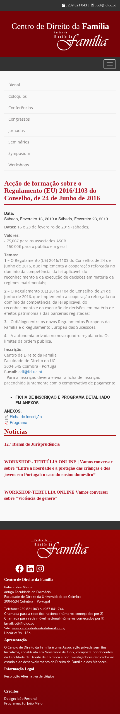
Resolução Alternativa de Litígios (29, 676)
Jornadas (16, 130)
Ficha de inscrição (26, 416)
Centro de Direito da (60, 24)
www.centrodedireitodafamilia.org (38, 628)
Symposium (19, 153)
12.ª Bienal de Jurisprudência (32, 444)
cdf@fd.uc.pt (30, 371)
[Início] (83, 41)
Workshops (18, 164)
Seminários (18, 142)
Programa (18, 422)
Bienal (14, 84)
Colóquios (17, 96)
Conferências (20, 107)
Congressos (19, 119)
